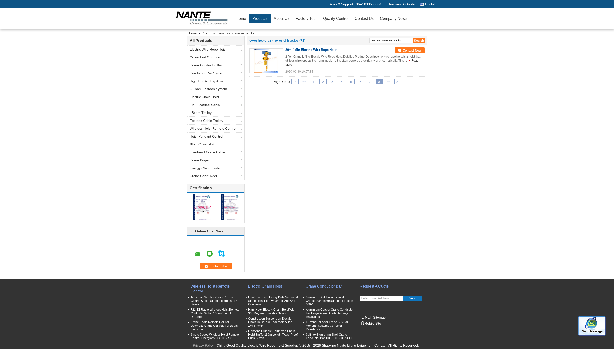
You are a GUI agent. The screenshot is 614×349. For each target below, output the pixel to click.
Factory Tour (306, 19)
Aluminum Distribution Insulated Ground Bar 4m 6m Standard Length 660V (329, 301)
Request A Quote (402, 4)
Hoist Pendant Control (206, 136)
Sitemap (379, 317)
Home (241, 19)
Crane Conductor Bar (206, 65)
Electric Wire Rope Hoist (208, 49)
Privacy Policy (203, 345)
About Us (281, 19)
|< (295, 82)
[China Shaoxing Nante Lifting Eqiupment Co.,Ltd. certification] (201, 207)
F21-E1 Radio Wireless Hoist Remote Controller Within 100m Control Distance (215, 313)
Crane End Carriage (205, 57)
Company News (393, 19)
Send (412, 298)
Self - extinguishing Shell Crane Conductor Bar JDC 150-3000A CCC (330, 336)
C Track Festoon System (208, 89)
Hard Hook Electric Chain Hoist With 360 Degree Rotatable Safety (271, 311)
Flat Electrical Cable (205, 105)
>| (397, 82)
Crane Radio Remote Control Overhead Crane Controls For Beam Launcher (214, 325)
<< (304, 82)
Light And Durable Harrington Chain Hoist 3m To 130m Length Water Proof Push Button (273, 334)
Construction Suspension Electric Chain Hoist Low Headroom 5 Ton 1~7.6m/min (270, 322)
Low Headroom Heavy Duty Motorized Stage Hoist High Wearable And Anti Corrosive (273, 301)
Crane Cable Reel (203, 176)
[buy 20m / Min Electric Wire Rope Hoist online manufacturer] (266, 60)
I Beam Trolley (201, 113)
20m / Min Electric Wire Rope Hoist (311, 50)
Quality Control (335, 19)
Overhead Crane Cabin (207, 152)
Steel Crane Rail (202, 144)
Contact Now (412, 50)
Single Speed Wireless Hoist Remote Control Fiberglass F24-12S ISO (215, 336)
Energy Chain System (206, 168)
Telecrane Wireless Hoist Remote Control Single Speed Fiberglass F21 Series (215, 301)
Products (259, 19)
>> (388, 82)
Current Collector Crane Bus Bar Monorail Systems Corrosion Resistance (327, 325)
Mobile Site (372, 323)
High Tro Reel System (206, 81)
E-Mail (366, 317)
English (430, 4)
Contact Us (364, 19)
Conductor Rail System (207, 73)
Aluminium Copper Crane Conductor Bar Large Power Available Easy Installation (330, 313)
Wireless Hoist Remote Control (213, 128)
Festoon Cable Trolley (206, 120)
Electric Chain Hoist (204, 97)
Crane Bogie (199, 160)
